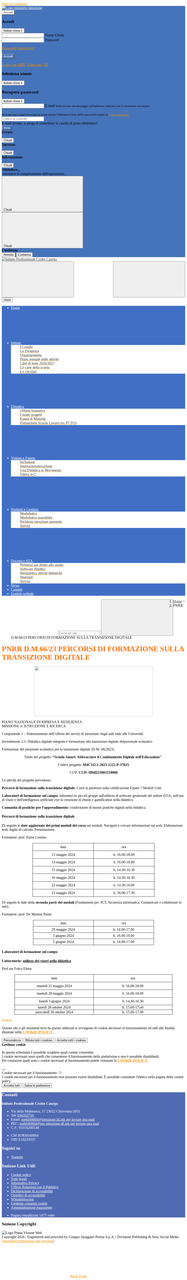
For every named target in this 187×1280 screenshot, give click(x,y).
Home (177, 601)
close (7, 300)
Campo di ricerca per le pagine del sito (29, 633)
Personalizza (12, 1040)
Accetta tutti (71, 1040)
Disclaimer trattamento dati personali (28, 1241)
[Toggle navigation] (38, 279)
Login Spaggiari (119, 114)
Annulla (8, 254)
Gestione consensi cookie (29, 1203)
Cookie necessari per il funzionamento (30, 1073)
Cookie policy (21, 1175)
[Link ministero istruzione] (22, 8)
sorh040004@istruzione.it (58, 1119)
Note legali (19, 1179)
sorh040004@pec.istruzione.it (59, 1123)
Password (52, 40)
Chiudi (8, 140)
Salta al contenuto (14, 4)
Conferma (24, 254)
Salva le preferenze (37, 1085)
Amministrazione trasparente (31, 1207)
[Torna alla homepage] (93, 259)
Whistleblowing (22, 1199)
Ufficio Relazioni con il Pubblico (34, 1187)
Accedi (8, 12)
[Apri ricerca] (149, 279)
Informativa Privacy (25, 1183)
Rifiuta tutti (38, 1040)
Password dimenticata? (18, 48)
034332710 (25, 1115)
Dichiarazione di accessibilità (32, 1191)
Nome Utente (54, 35)
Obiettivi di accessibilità (28, 1195)
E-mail (50, 106)
